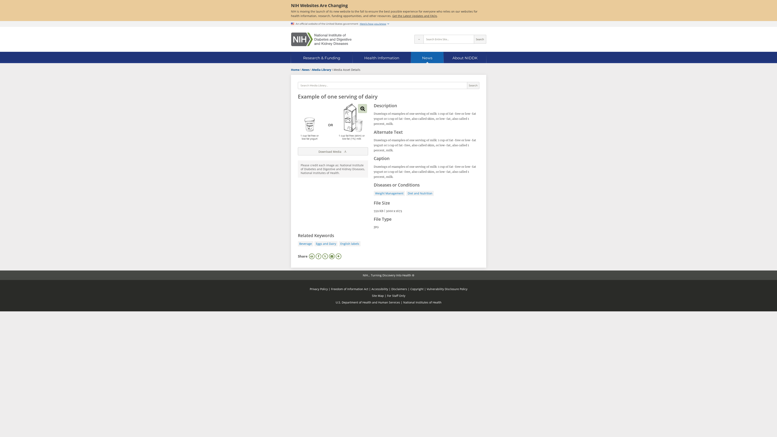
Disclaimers (399, 289)
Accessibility (380, 289)
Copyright (417, 289)
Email (332, 256)
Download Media (330, 152)
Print (312, 256)
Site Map (378, 296)
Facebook (318, 256)
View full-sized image (362, 108)
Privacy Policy (319, 289)
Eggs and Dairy (326, 244)
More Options (338, 256)
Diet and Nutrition (420, 193)
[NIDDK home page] (321, 39)
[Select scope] (419, 39)
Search (480, 39)
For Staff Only (396, 296)
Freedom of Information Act (349, 289)
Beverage (305, 244)
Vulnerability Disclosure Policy (447, 289)
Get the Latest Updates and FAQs (414, 16)
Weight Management (389, 193)
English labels (349, 244)
